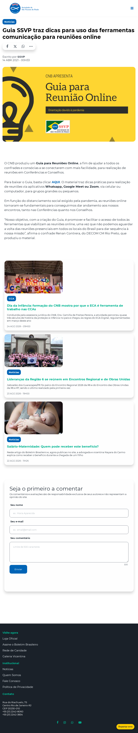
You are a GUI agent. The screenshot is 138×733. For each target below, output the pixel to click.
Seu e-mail (16, 521)
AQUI (56, 182)
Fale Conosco (11, 681)
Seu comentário (20, 538)
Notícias (9, 21)
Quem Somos (12, 675)
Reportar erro (125, 726)
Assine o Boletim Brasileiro (20, 644)
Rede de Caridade (15, 650)
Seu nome (16, 504)
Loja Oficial (10, 638)
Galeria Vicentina (14, 656)
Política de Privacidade (18, 687)
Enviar (18, 569)
